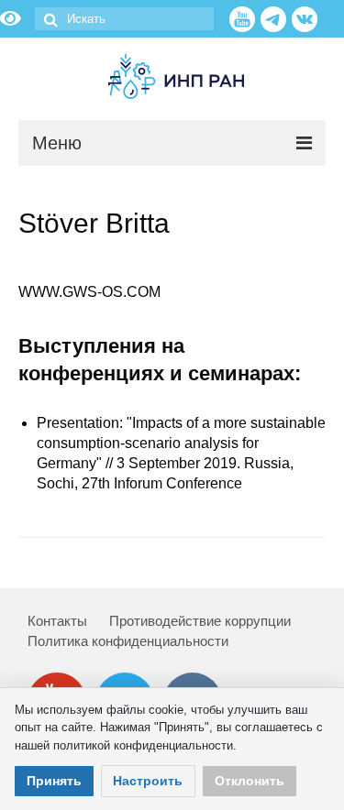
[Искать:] (124, 18)
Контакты (57, 621)
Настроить (148, 780)
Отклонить (249, 780)
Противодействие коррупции (200, 621)
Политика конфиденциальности (128, 641)
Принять (54, 780)
